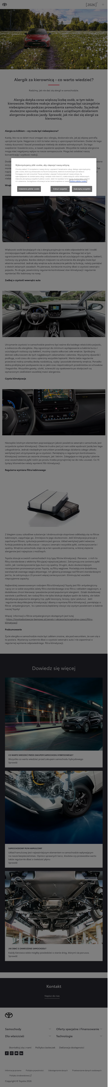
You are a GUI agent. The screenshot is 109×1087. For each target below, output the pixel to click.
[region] (53, 177)
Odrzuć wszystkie (60, 189)
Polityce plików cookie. (78, 181)
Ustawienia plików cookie (29, 189)
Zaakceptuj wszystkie (82, 189)
